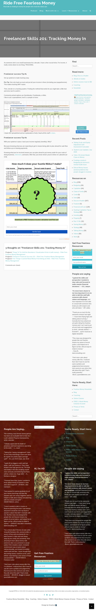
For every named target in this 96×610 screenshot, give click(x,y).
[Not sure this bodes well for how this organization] (77, 115)
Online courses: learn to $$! (83, 82)
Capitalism (77, 188)
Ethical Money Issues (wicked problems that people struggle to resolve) (82, 170)
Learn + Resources (69, 11)
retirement (18, 154)
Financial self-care (80, 207)
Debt (75, 197)
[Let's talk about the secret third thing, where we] (87, 115)
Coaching (77, 85)
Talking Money (78, 230)
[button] (90, 11)
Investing (77, 215)
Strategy (76, 227)
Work (75, 237)
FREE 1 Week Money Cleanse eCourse (62, 599)
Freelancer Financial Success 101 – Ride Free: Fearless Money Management (38, 256)
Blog (41, 11)
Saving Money (78, 224)
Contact (76, 410)
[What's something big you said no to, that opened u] (77, 109)
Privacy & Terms (79, 407)
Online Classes (79, 398)
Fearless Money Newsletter (83, 389)
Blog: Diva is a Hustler (81, 76)
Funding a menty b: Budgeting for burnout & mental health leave (81, 162)
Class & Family (79, 191)
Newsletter (77, 88)
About (84, 11)
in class (52, 133)
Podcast (34, 11)
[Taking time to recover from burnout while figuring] (77, 121)
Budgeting (77, 185)
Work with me (51, 11)
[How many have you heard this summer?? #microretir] (87, 121)
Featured (77, 204)
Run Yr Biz (77, 221)
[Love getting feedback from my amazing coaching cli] (87, 109)
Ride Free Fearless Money (29, 2)
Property (76, 218)
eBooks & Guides (79, 79)
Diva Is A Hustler (79, 200)
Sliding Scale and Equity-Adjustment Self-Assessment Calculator (82, 145)
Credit (76, 194)
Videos (76, 233)
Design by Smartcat (48, 605)
